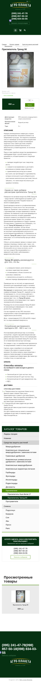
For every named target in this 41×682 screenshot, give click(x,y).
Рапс (8, 528)
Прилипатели (8, 46)
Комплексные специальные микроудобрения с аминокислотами (21, 451)
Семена (7, 506)
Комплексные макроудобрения (19, 465)
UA (27, 1)
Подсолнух (10, 510)
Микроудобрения (13, 447)
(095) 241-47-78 (20, 13)
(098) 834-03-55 (20, 19)
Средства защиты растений (30, 44)
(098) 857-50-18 (20, 16)
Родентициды (11, 483)
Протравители (12, 501)
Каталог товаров (14, 44)
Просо (8, 525)
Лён (7, 521)
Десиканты (10, 487)
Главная (4, 44)
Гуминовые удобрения (15, 456)
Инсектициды (11, 480)
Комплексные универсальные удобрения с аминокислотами (18, 461)
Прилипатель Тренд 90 (21, 46)
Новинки (7, 438)
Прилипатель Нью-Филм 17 (19, 494)
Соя (7, 518)
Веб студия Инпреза (26, 680)
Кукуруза (9, 514)
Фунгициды (10, 476)
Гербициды (10, 472)
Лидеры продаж (10, 434)
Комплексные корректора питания (20, 469)
